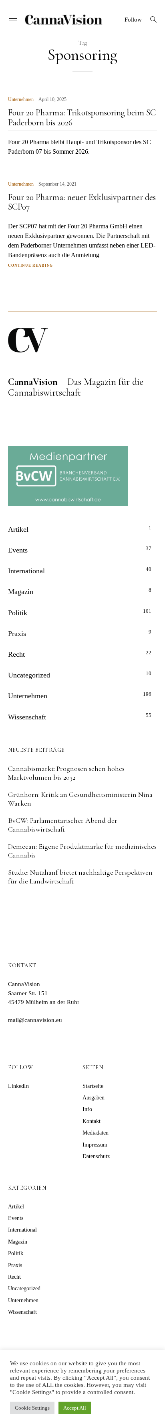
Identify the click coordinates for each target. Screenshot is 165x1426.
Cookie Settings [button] (32, 1408)
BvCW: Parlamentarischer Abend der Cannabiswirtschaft (62, 825)
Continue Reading (30, 265)
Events (18, 550)
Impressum (94, 1145)
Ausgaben (93, 1098)
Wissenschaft (27, 717)
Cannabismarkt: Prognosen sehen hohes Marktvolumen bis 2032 (66, 773)
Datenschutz (96, 1156)
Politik (17, 613)
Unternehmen (21, 99)
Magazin (20, 592)
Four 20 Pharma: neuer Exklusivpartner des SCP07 (82, 202)
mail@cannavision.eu (35, 1020)
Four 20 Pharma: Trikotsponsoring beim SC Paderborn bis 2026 (82, 117)
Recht (16, 654)
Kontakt (91, 1121)
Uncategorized (29, 675)
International (26, 571)
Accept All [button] (74, 1408)
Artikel (18, 529)
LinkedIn (18, 1086)
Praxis (17, 634)
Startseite (92, 1086)
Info (87, 1109)
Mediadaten (95, 1133)
